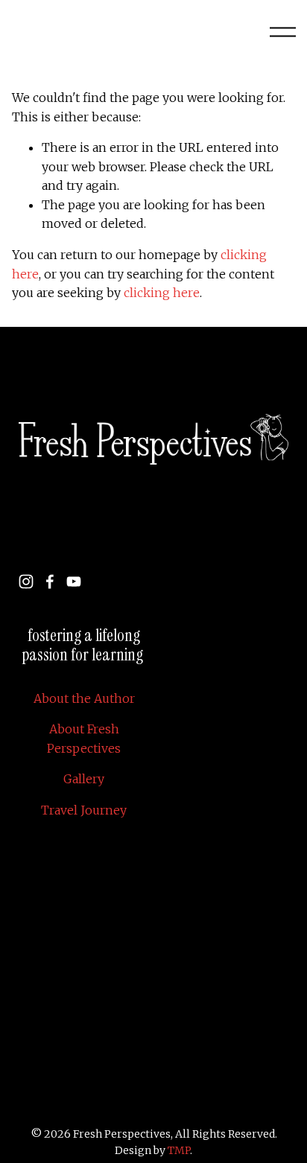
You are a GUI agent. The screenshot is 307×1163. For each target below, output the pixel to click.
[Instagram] (26, 581)
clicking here (162, 292)
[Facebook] (49, 581)
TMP (179, 1150)
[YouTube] (73, 581)
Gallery (83, 778)
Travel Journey (84, 810)
